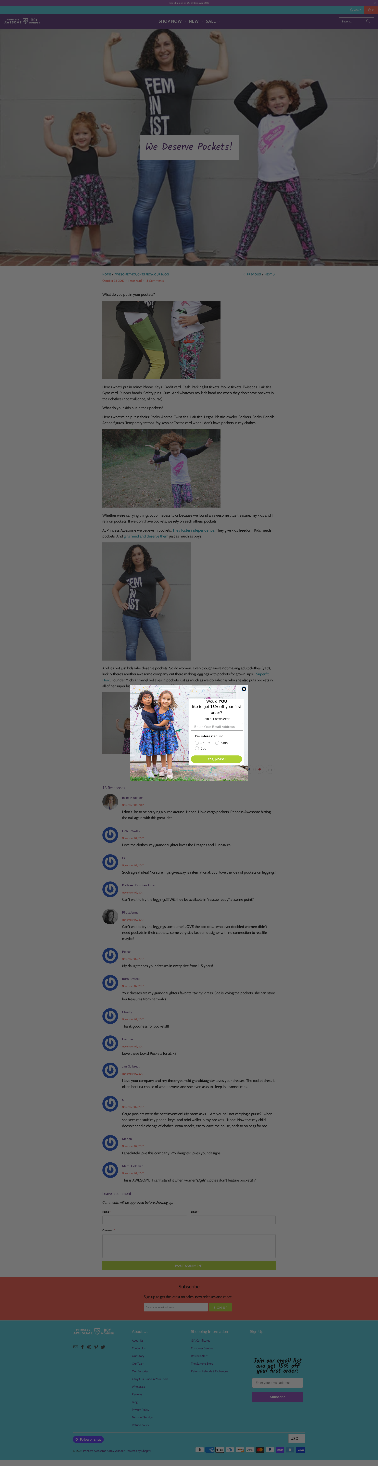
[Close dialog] (244, 689)
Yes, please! (217, 759)
